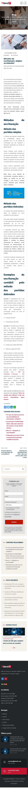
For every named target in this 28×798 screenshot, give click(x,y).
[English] (4, 684)
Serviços (4, 714)
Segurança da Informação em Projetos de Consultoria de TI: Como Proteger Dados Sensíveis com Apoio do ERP (15, 613)
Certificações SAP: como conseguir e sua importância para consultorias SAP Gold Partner (15, 586)
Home (3, 17)
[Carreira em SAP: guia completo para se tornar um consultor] (14, 631)
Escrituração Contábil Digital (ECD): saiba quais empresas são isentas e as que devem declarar (15, 556)
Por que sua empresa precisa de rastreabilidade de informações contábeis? (15, 417)
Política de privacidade (8, 725)
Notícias (15, 55)
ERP (18, 637)
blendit (7, 55)
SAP (20, 637)
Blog (8, 17)
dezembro (20, 17)
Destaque (15, 637)
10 (25, 17)
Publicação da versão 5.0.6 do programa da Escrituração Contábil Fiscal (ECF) (15, 437)
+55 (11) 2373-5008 (13, 770)
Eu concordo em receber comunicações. (13, 508)
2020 (13, 17)
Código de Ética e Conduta (9, 728)
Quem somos (5, 719)
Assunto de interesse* (11, 502)
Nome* (6, 491)
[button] (12, 647)
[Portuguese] (2, 684)
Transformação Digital (8, 638)
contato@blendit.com (14, 761)
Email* (6, 496)
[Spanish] (6, 684)
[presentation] (4, 647)
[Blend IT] (6, 3)
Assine (14, 522)
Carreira (4, 716)
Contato (4, 722)
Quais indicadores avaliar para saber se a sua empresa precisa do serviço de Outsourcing (15, 605)
